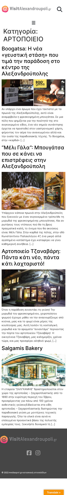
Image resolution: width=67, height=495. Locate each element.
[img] (34, 23)
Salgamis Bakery (22, 348)
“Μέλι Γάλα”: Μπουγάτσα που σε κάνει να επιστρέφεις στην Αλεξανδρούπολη (33, 156)
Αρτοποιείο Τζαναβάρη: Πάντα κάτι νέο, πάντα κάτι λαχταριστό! (31, 257)
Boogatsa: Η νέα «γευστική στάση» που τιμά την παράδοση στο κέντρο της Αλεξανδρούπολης (31, 61)
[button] (59, 10)
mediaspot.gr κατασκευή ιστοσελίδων (28, 472)
